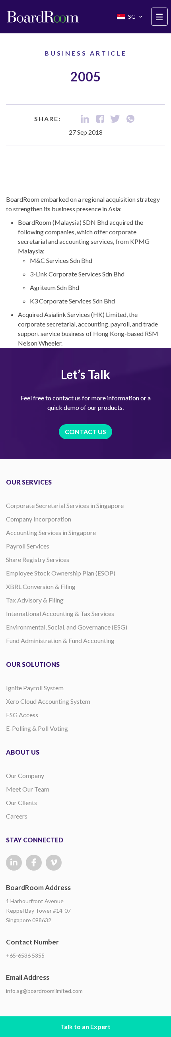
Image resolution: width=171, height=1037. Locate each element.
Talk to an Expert (85, 1026)
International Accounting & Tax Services (60, 613)
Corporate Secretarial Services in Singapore (65, 505)
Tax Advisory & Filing (35, 600)
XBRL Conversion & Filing (41, 586)
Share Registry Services (37, 559)
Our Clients (21, 802)
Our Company (25, 775)
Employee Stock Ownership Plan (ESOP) (60, 573)
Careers (16, 816)
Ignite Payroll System (35, 687)
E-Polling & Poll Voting (37, 728)
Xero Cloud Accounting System (48, 701)
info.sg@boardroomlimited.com (44, 990)
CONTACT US (85, 431)
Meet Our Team (27, 789)
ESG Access (22, 714)
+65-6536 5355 (25, 955)
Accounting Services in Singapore (51, 532)
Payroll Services (27, 546)
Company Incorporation (38, 519)
